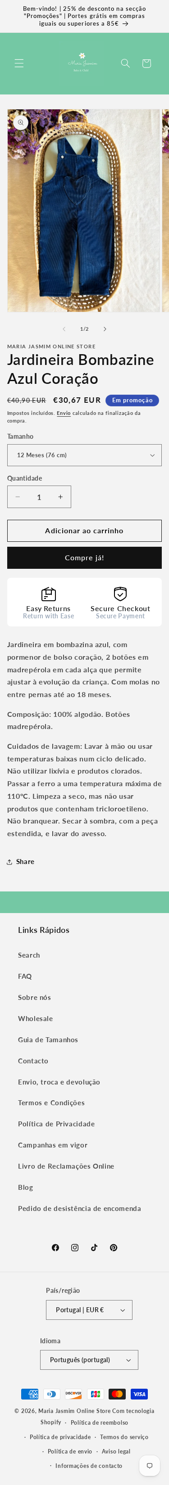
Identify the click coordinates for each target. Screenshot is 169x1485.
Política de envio (70, 1451)
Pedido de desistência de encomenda (79, 1208)
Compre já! (85, 557)
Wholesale (35, 1018)
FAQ (25, 976)
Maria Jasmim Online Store (74, 1411)
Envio (64, 413)
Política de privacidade (60, 1437)
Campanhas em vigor (52, 1145)
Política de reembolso (99, 1423)
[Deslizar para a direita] (105, 329)
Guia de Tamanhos (48, 1039)
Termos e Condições (51, 1102)
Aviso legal (116, 1451)
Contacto (33, 1061)
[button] (19, 63)
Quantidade (24, 478)
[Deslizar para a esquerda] (64, 329)
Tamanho (20, 436)
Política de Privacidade (56, 1124)
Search (29, 955)
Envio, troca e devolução (59, 1082)
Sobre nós (34, 997)
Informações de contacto (89, 1466)
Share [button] (25, 861)
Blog (25, 1187)
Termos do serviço (124, 1437)
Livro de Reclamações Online (66, 1166)
